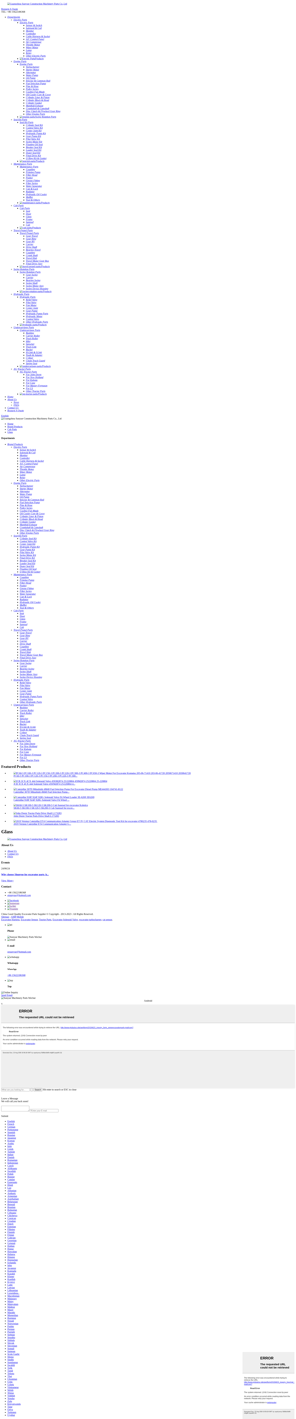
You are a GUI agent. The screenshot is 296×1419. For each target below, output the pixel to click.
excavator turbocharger (90, 919)
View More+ (7, 880)
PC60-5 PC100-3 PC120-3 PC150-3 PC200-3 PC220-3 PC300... (45, 776)
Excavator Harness (10, 919)
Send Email (6, 995)
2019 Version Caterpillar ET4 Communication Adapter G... (42, 824)
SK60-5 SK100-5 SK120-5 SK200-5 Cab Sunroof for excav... (44, 808)
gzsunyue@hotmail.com (19, 895)
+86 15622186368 (16, 975)
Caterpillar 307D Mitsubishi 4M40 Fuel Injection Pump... (41, 792)
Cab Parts (12, 429)
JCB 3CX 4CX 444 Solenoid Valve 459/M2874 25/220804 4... (44, 784)
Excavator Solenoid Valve (65, 919)
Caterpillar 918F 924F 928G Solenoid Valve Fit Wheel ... (41, 800)
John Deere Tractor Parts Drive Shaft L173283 (36, 816)
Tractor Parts (45, 919)
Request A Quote (9, 9)
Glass (10, 432)
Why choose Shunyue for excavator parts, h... (25, 874)
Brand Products (15, 426)
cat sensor (107, 919)
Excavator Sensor (29, 919)
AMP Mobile (17, 917)
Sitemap (5, 917)
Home (10, 423)
